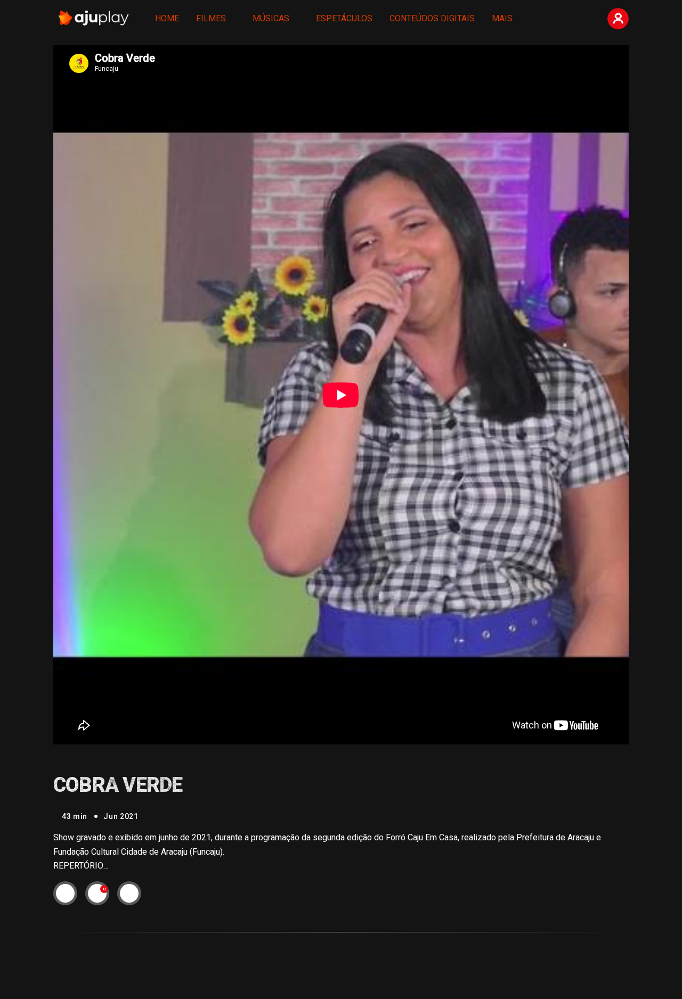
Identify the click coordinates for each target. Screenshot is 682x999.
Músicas (271, 18)
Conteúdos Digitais (432, 18)
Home (167, 18)
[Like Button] (97, 893)
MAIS (502, 18)
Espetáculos (344, 18)
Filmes (211, 18)
